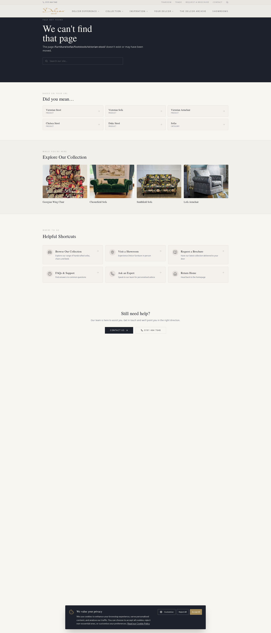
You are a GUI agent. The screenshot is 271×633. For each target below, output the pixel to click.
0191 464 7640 (51, 2)
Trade (178, 2)
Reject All (183, 612)
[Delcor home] (54, 11)
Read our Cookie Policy (138, 623)
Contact (217, 2)
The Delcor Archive (193, 11)
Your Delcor (162, 11)
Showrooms (220, 11)
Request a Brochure (197, 2)
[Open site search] (227, 2)
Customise (168, 612)
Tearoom (166, 2)
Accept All (196, 612)
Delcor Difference (84, 11)
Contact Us (117, 330)
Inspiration (137, 11)
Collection (113, 11)
